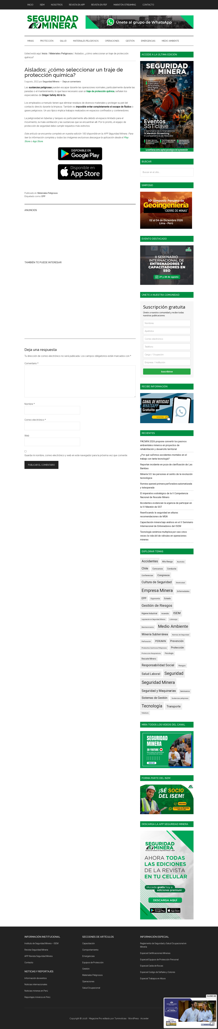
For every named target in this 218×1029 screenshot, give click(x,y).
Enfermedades (183, 591)
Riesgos (182, 665)
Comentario (31, 363)
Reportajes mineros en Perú (37, 997)
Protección (177, 647)
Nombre (29, 404)
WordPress (133, 1018)
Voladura (145, 713)
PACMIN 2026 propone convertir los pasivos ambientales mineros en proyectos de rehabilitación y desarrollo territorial (163, 445)
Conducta (171, 569)
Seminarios (185, 691)
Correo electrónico (35, 419)
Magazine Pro (95, 1018)
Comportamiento (90, 950)
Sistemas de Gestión (154, 698)
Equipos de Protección (93, 962)
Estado (167, 598)
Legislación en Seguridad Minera (153, 619)
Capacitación (88, 943)
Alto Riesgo (167, 561)
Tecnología (152, 705)
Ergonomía (155, 599)
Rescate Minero (149, 659)
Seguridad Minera (158, 682)
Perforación (146, 641)
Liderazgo (173, 619)
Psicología (169, 653)
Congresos (163, 575)
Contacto (28, 962)
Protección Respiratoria (151, 653)
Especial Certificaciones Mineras (155, 953)
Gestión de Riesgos (157, 605)
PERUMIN (160, 641)
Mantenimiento (148, 627)
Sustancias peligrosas (180, 698)
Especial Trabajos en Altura (153, 978)
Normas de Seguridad (180, 635)
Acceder (144, 1018)
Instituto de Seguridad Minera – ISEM (41, 943)
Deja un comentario (72, 81)
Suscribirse (167, 371)
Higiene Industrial (149, 613)
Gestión (86, 969)
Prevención (177, 641)
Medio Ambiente (173, 626)
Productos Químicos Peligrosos (154, 648)
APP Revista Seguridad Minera (38, 956)
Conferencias (147, 575)
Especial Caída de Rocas (151, 966)
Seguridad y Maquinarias (159, 691)
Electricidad (180, 583)
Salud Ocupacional (91, 988)
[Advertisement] (80, 236)
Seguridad (173, 673)
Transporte (174, 706)
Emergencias (88, 956)
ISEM (177, 613)
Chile (145, 568)
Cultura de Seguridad (157, 582)
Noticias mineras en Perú (36, 991)
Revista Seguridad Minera (52, 22)
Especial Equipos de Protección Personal (159, 959)
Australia (180, 562)
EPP (43, 196)
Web (26, 435)
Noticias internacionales (35, 984)
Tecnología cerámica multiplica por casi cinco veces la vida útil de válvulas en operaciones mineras (163, 535)
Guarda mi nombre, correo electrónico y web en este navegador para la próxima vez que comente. (76, 455)
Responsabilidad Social (158, 665)
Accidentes (150, 561)
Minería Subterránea (155, 634)
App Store (37, 141)
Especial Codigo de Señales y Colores (157, 972)
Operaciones (88, 981)
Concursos (157, 569)
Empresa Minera (157, 590)
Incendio (165, 613)
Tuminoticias (120, 1018)
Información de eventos (35, 978)
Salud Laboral (151, 674)
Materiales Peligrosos (48, 193)
